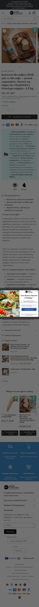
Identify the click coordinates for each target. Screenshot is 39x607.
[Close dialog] (38, 291)
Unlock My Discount (29, 309)
